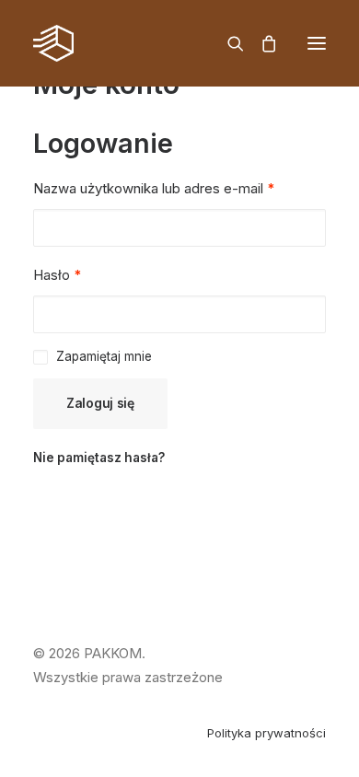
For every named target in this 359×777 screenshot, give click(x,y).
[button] (316, 43)
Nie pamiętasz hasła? (99, 457)
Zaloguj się (100, 403)
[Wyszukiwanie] (227, 43)
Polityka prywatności (266, 732)
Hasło (57, 275)
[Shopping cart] (260, 43)
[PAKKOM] (53, 43)
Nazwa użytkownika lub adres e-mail (153, 188)
